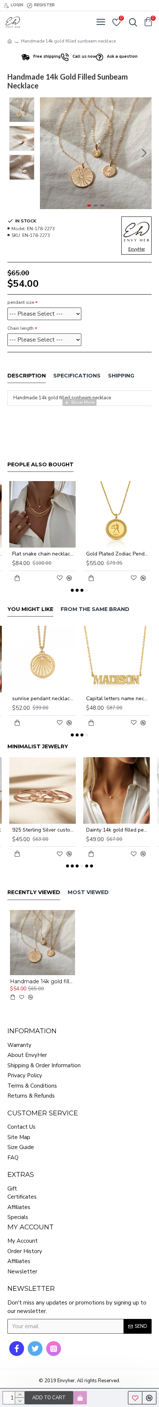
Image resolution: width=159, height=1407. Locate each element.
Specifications (77, 376)
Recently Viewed (33, 892)
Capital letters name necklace (118, 698)
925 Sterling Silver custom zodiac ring (44, 830)
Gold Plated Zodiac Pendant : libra (118, 554)
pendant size (20, 302)
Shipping (121, 376)
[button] (47, 153)
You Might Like (30, 609)
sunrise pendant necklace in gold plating (44, 698)
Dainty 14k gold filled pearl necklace (118, 830)
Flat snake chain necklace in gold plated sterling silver (44, 554)
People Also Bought (40, 464)
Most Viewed (88, 892)
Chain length (20, 328)
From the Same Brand (95, 609)
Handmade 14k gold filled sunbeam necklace (42, 981)
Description (26, 376)
